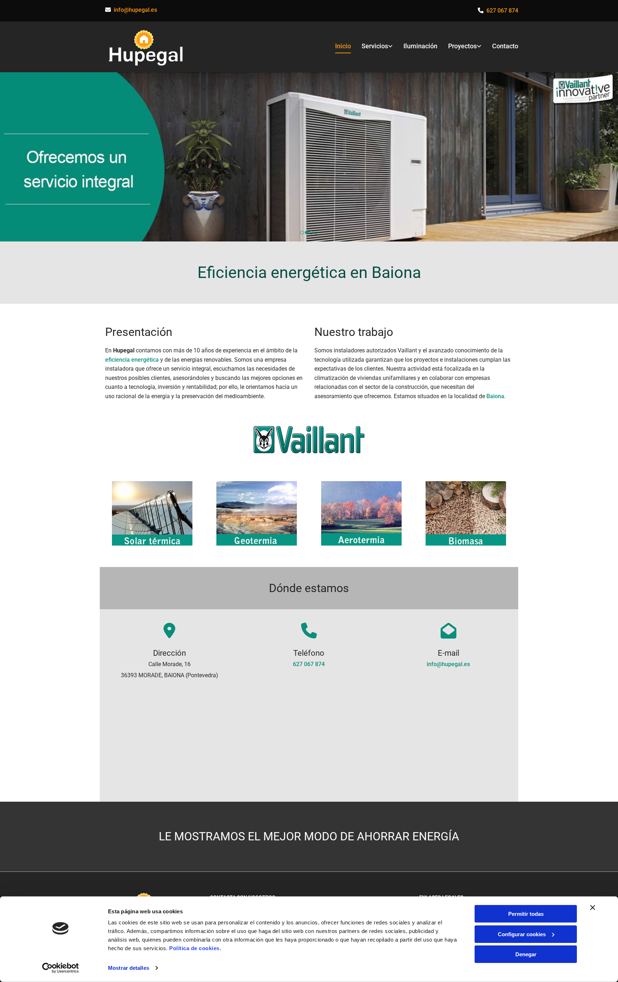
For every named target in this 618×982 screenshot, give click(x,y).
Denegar (525, 954)
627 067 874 (309, 664)
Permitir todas (526, 914)
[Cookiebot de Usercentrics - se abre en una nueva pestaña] (60, 968)
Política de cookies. (195, 948)
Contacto (505, 46)
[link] (372, 46)
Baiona (495, 396)
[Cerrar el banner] (592, 907)
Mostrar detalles (128, 968)
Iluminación (420, 46)
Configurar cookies (522, 934)
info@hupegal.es (135, 9)
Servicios (375, 46)
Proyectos (462, 46)
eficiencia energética (132, 359)
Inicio (343, 46)
